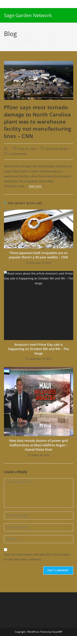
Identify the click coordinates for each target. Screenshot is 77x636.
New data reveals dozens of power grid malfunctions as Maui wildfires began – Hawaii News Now (38, 445)
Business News (57, 149)
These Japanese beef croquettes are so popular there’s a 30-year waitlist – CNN (38, 255)
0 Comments (18, 154)
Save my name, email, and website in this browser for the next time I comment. (37, 557)
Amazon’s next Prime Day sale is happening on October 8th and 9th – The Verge (38, 349)
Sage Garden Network (28, 15)
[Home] (5, 40)
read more (35, 186)
